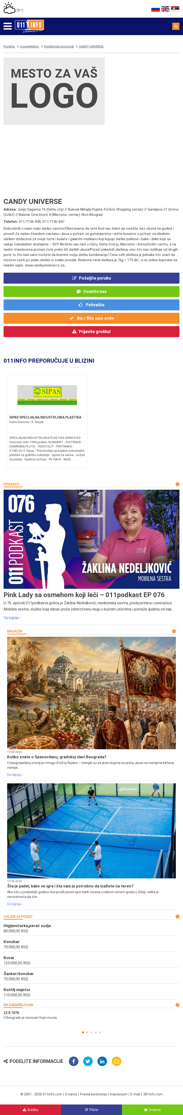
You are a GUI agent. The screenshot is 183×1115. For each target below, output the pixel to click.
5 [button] (100, 1032)
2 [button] (87, 1032)
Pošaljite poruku (95, 278)
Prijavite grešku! (95, 331)
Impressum (118, 1094)
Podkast (11, 484)
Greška (32, 1110)
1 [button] (83, 1032)
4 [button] (96, 1032)
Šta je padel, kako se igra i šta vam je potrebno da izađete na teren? (70, 886)
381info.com (153, 1094)
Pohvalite (94, 304)
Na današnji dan (18, 1005)
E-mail (135, 1094)
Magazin (14, 631)
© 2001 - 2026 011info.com (41, 1094)
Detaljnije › (12, 618)
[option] (91, 1015)
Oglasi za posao (18, 917)
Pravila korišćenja (93, 1094)
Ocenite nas (95, 291)
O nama (71, 1094)
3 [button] (91, 1032)
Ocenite (155, 1110)
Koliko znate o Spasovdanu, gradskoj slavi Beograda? (56, 756)
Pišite (93, 1110)
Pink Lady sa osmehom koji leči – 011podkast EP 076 (84, 595)
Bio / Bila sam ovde (95, 318)
